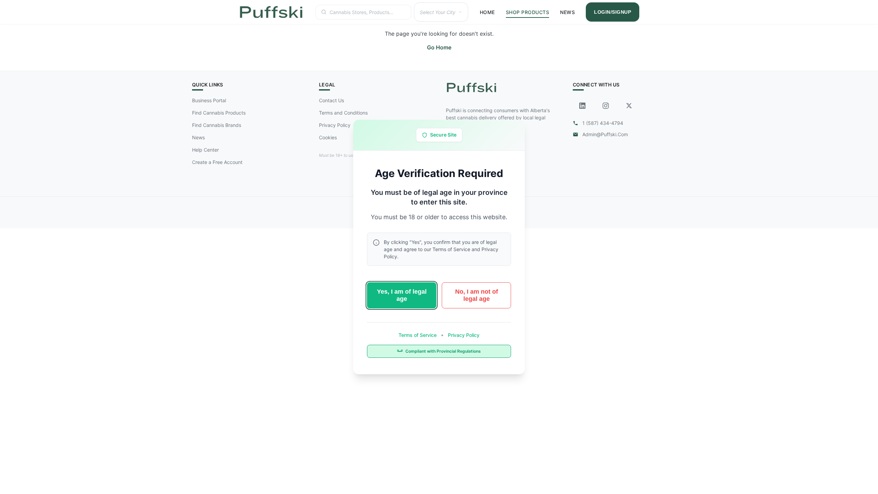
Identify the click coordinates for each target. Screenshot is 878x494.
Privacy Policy (463, 335)
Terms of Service (418, 335)
